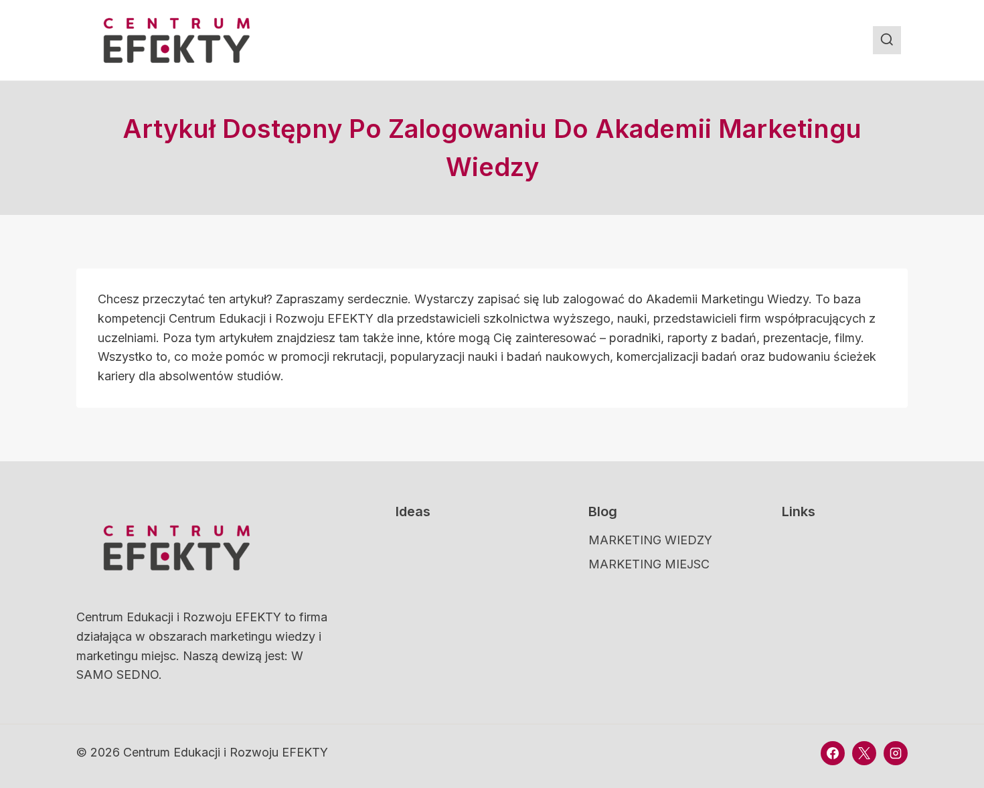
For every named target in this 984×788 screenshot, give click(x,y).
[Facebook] (833, 753)
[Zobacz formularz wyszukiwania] (887, 40)
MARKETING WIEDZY (650, 540)
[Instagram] (896, 753)
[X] (864, 753)
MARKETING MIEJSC (649, 564)
